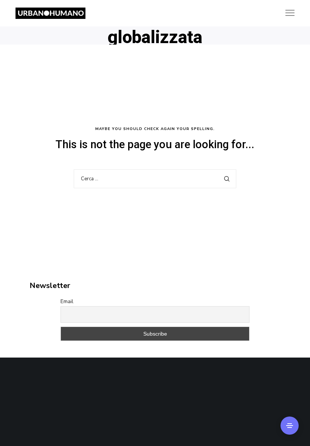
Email (66, 301)
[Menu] (286, 13)
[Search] (227, 179)
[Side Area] (290, 426)
